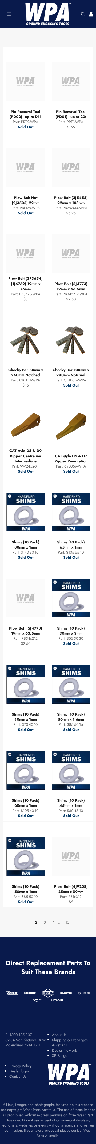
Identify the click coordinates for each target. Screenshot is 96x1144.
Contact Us (17, 1076)
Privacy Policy (20, 1066)
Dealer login (19, 1071)
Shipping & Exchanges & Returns (70, 1042)
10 (67, 922)
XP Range (59, 1055)
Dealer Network (64, 1050)
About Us (59, 1035)
